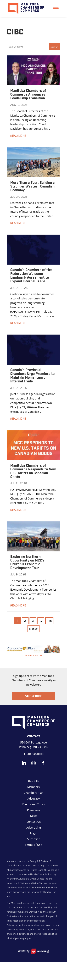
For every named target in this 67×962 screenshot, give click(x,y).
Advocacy (33, 798)
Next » (33, 629)
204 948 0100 (35, 754)
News (33, 816)
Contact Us (33, 822)
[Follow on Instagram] (33, 763)
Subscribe (33, 696)
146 (49, 621)
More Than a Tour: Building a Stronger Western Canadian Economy (32, 186)
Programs (33, 810)
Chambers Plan (33, 793)
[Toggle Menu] (56, 8)
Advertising (33, 827)
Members (33, 787)
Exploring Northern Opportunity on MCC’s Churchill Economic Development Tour (27, 562)
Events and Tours (33, 804)
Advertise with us (33, 655)
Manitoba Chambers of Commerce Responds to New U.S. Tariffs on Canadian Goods (33, 471)
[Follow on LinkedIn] (24, 763)
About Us (33, 781)
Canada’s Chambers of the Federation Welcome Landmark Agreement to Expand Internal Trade (31, 276)
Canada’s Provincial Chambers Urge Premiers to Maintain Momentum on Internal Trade (32, 376)
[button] (33, 649)
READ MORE (18, 136)
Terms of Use (33, 845)
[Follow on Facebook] (43, 763)
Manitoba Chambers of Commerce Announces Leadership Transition (28, 95)
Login (33, 833)
